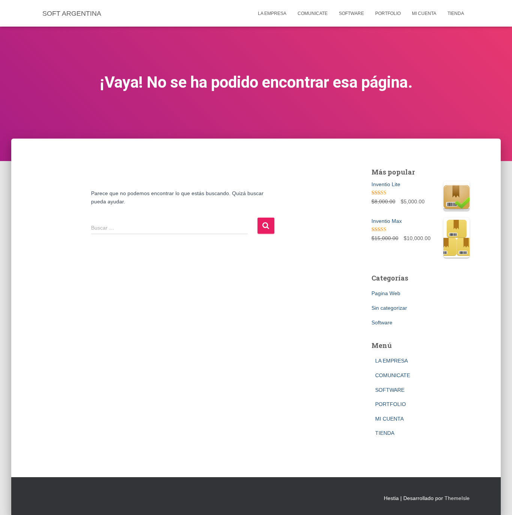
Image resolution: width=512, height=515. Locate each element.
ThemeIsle (457, 498)
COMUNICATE (313, 13)
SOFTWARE (351, 13)
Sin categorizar (389, 308)
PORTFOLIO (388, 13)
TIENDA (456, 13)
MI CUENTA (424, 13)
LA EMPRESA (272, 13)
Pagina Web (385, 293)
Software (381, 322)
